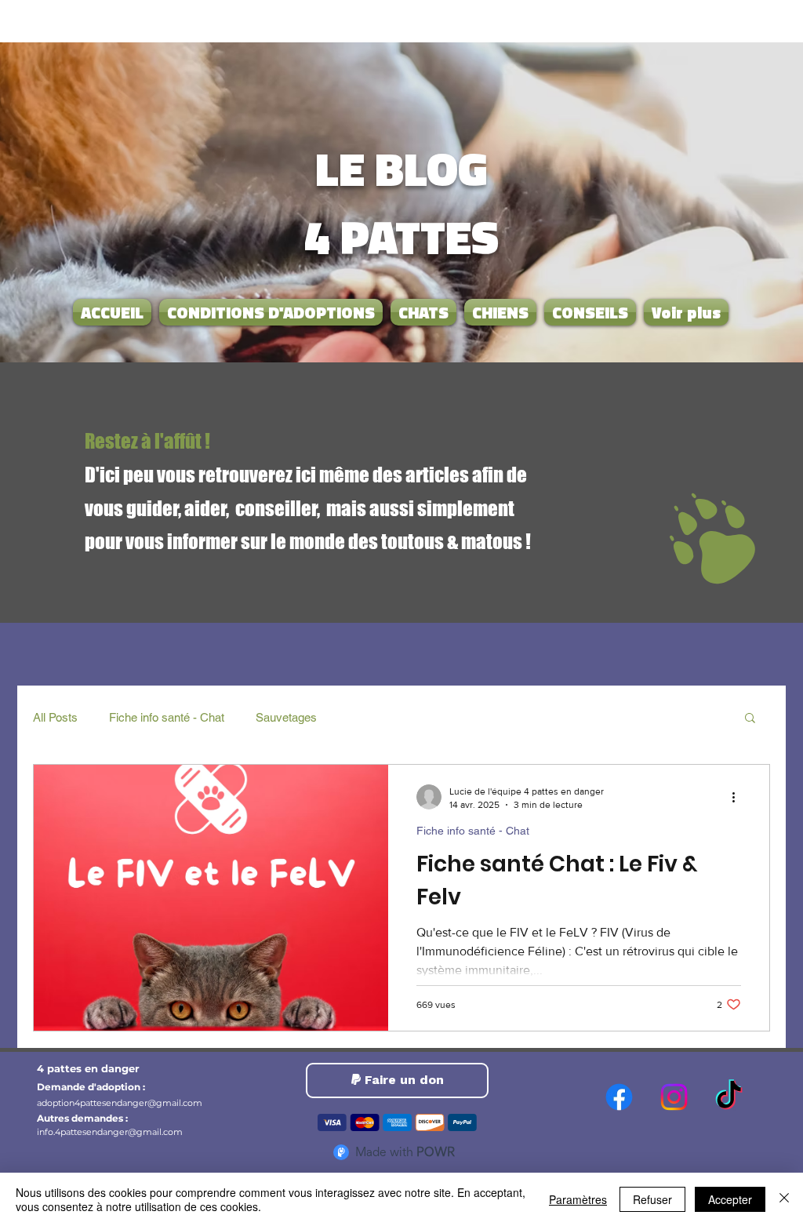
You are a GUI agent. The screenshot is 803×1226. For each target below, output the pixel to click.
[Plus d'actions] (738, 797)
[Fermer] (784, 1199)
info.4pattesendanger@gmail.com (110, 1131)
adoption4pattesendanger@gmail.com (119, 1102)
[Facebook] (619, 1097)
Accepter (730, 1199)
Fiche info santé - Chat (166, 717)
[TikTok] (729, 1097)
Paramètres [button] (578, 1199)
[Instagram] (674, 1097)
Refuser (652, 1199)
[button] (750, 719)
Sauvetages (286, 717)
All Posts (55, 717)
